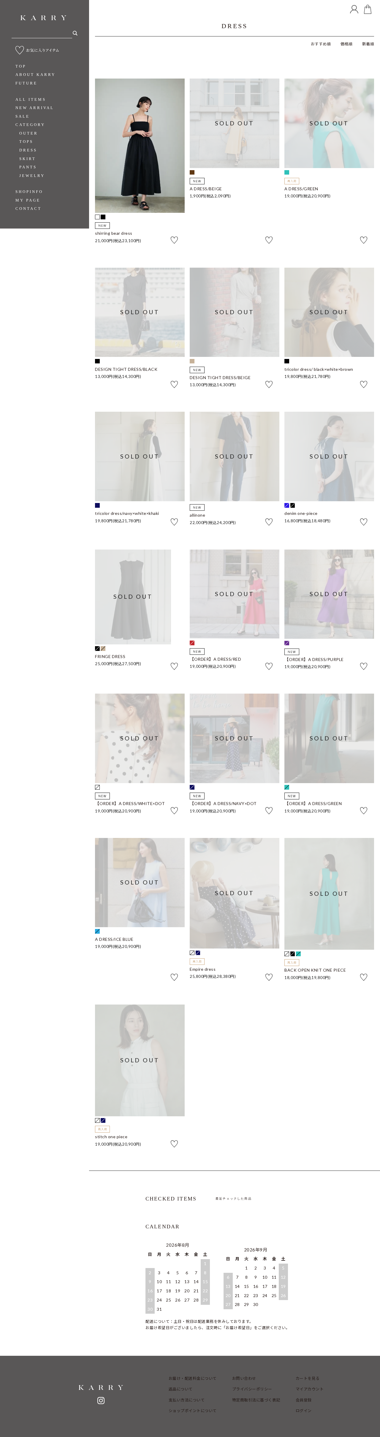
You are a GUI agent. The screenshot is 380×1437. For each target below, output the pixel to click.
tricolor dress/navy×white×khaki (127, 513)
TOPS (26, 141)
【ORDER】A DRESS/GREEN (313, 803)
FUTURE (26, 83)
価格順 (347, 43)
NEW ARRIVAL (34, 108)
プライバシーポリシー (252, 1389)
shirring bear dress (113, 233)
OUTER (28, 133)
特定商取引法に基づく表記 (256, 1400)
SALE (22, 116)
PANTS (28, 167)
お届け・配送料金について (193, 1378)
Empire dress (203, 969)
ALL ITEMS (30, 99)
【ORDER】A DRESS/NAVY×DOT (223, 803)
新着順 (368, 43)
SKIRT (27, 159)
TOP (20, 66)
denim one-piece (301, 513)
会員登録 (304, 1400)
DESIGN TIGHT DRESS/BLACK (126, 369)
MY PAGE (27, 200)
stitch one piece (111, 1136)
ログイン (304, 1410)
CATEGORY (30, 124)
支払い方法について (187, 1400)
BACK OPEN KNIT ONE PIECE (315, 970)
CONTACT (28, 208)
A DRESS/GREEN (301, 188)
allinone (197, 515)
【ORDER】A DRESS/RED (215, 659)
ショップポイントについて (193, 1410)
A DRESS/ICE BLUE (114, 939)
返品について (181, 1389)
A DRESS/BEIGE (206, 188)
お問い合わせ (244, 1378)
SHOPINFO (29, 191)
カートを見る (308, 1378)
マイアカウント (310, 1389)
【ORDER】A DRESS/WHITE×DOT (130, 803)
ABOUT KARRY (35, 74)
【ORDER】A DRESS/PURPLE (314, 659)
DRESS (28, 150)
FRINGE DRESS (110, 656)
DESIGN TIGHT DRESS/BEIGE (220, 377)
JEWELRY (32, 175)
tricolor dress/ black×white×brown (318, 369)
